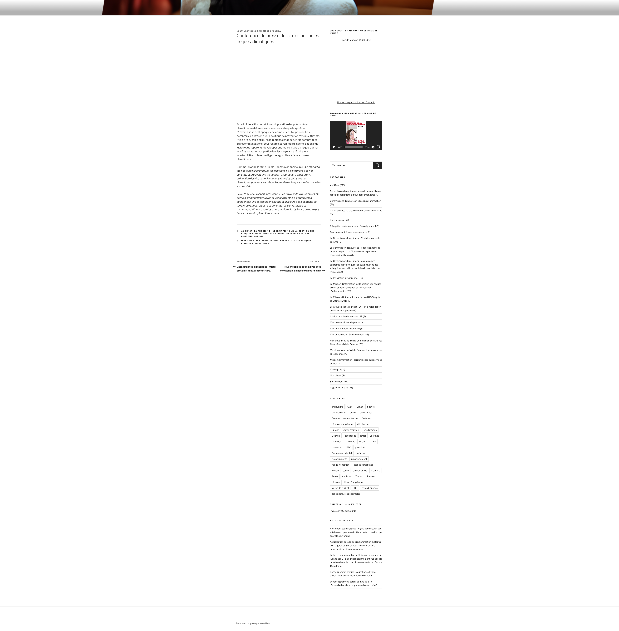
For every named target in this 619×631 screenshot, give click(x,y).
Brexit (360, 406)
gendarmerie (370, 430)
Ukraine (336, 482)
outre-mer (337, 447)
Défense (366, 418)
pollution (360, 453)
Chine (353, 412)
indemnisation (251, 241)
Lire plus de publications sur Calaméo (356, 102)
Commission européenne (345, 418)
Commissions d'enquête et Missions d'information (355, 200)
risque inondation (340, 464)
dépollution (362, 424)
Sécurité (375, 470)
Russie (335, 470)
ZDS (355, 488)
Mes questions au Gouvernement (347, 334)
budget (370, 406)
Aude (350, 406)
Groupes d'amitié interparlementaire (348, 232)
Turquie (370, 476)
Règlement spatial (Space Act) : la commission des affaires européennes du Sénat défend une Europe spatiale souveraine (356, 532)
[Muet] (373, 147)
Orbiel (362, 441)
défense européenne (342, 424)
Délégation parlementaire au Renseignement (353, 226)
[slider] (354, 147)
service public (360, 470)
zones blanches (370, 488)
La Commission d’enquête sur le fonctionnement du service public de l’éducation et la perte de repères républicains (355, 251)
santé (346, 470)
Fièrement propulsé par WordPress (254, 623)
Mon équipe (336, 369)
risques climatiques (255, 243)
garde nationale (351, 430)
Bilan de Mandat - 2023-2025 (356, 40)
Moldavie (350, 441)
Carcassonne (338, 412)
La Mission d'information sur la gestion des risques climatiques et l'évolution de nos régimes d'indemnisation (278, 233)
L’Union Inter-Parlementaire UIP (346, 316)
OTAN (372, 441)
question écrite (339, 459)
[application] (356, 135)
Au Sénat (247, 231)
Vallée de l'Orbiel (340, 488)
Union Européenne (353, 482)
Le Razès (336, 441)
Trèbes (359, 476)
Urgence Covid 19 (339, 387)
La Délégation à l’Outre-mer (344, 277)
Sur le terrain (336, 381)
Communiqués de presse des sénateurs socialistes (356, 210)
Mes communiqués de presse (345, 322)
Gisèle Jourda (272, 31)
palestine (359, 447)
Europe (335, 430)
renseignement (359, 459)
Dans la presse (337, 220)
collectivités (366, 412)
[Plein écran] (378, 147)
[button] (356, 135)
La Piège (374, 435)
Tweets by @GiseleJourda (343, 510)
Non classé (335, 375)
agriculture (337, 406)
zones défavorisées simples (346, 493)
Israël (363, 435)
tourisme (346, 476)
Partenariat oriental (342, 453)
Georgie (336, 435)
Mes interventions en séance (345, 328)
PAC (348, 447)
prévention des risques (296, 241)
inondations (270, 241)
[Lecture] (334, 147)
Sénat (335, 476)
